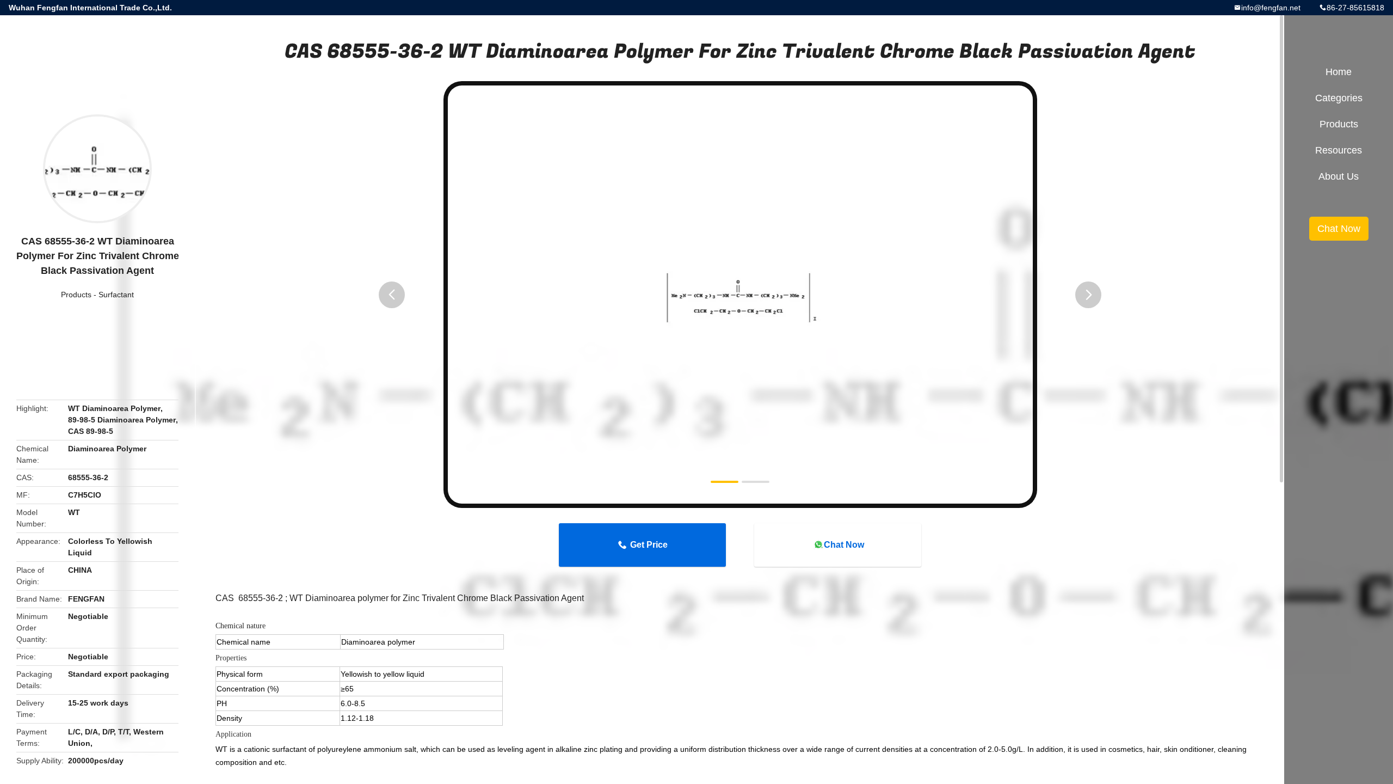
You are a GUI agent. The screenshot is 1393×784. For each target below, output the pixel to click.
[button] (392, 294)
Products (76, 294)
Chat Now (844, 544)
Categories (1339, 98)
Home (1339, 71)
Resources (1338, 150)
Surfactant (116, 294)
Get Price (649, 544)
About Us (1338, 176)
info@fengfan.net (1270, 7)
